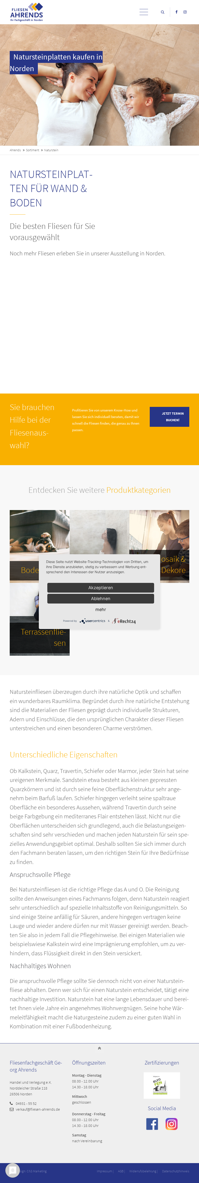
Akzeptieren (100, 587)
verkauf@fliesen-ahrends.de (38, 1109)
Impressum (104, 1171)
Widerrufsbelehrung (142, 1171)
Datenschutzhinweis (175, 1171)
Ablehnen (100, 598)
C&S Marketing (37, 1171)
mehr (100, 609)
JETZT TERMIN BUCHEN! (173, 416)
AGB (121, 1171)
